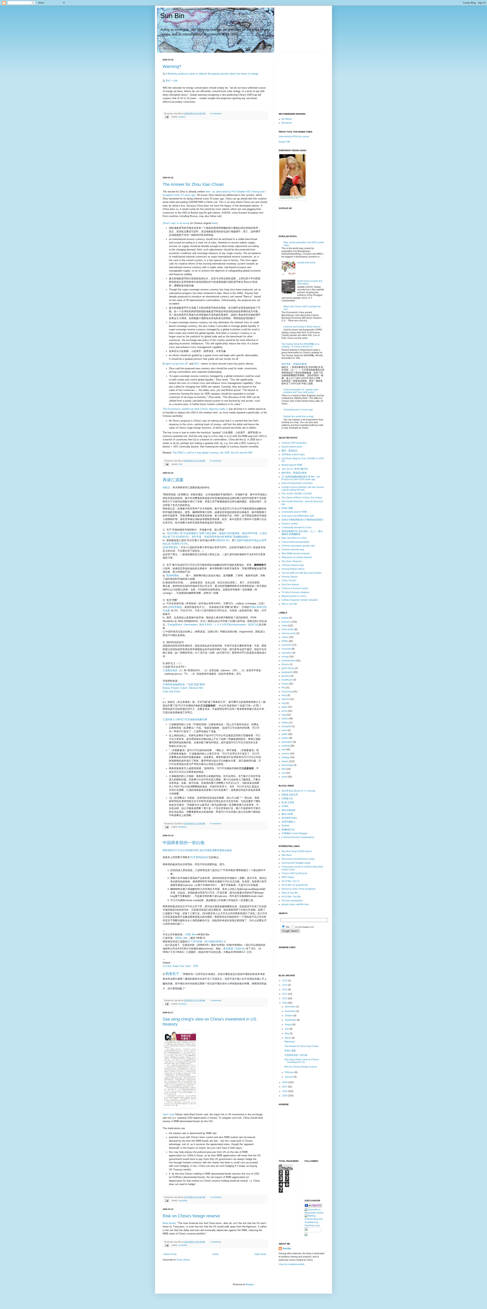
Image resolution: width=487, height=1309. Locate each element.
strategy (286, 757)
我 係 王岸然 (288, 802)
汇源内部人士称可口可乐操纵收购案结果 (185, 719)
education (287, 652)
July (287, 1029)
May (287, 1033)
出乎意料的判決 (199, 857)
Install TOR (284, 142)
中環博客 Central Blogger (295, 833)
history (285, 683)
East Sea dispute (290, 584)
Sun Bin (172, 16)
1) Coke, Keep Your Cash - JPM (180, 966)
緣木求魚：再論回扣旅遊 (294, 364)
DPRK (285, 641)
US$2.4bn (190, 934)
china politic (288, 629)
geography (287, 672)
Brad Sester (169, 1223)
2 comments (215, 1000)
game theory (288, 668)
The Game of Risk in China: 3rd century (302, 497)
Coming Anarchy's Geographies (298, 837)
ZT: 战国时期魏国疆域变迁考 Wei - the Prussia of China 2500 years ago (301, 478)
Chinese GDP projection (294, 443)
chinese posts (289, 633)
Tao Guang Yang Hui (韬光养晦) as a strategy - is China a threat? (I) (300, 345)
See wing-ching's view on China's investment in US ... (301, 1061)
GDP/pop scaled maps (293, 454)
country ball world (306, 262)
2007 (285, 1086)
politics (285, 738)
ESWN (285, 806)
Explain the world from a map (298, 416)
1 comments (215, 1242)
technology (287, 765)
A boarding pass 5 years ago (298, 409)
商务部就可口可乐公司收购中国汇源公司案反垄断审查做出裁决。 (198, 850)
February (290, 1072)
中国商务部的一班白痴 (184, 842)
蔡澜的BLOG (288, 829)
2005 (285, 1095)
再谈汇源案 (173, 479)
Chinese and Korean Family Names (301, 326)
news (284, 730)
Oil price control (290, 523)
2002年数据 (175, 607)
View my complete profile (292, 1264)
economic (182, 1200)
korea (284, 711)
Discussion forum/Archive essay (298, 859)
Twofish (285, 825)
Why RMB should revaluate (296, 553)
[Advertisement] (215, 148)
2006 (285, 1091)
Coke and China (171, 691)
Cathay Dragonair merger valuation (300, 600)
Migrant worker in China (294, 596)
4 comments (215, 823)
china (284, 625)
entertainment (289, 660)
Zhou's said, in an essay (176, 223)
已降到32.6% (222, 540)
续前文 (166, 487)
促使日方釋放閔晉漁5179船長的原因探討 (302, 519)
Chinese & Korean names (295, 588)
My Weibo (287, 119)
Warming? (172, 66)
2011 (285, 994)
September (291, 1020)
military (285, 722)
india (284, 695)
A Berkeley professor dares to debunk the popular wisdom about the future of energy (212, 73)
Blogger (250, 1284)
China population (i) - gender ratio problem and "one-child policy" (300, 391)
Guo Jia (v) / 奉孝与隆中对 (295, 469)
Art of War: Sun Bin (291, 896)
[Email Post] (166, 117)
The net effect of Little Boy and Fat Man (301, 573)
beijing (285, 617)
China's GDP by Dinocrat (294, 873)
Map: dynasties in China (294, 538)
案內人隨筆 (287, 814)
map (284, 714)
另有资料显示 (170, 547)
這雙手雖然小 (288, 822)
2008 (285, 1082)
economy (286, 648)
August (289, 1024)
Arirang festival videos (293, 569)
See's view (168, 1114)
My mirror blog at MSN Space (297, 851)
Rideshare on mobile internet (297, 557)
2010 (285, 998)
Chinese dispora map (293, 565)
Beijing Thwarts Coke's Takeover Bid (183, 687)
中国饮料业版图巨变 (174, 684)
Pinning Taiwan (290, 576)
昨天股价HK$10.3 (215, 941)
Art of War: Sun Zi (290, 881)
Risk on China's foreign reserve (191, 1216)
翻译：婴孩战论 (290, 450)
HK (283, 687)
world (284, 776)
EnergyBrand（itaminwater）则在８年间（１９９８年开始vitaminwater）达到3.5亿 (213, 624)
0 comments (215, 113)
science (182, 117)
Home (215, 1254)
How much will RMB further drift (298, 516)
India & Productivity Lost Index (297, 483)
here (214, 223)
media (285, 718)
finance (285, 664)
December (290, 1006)
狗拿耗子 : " (174, 974)
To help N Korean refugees (295, 592)
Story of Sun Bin (290, 892)
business (182, 827)
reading (286, 745)
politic (285, 734)
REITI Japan (288, 877)
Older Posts (260, 1254)
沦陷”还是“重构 (196, 684)
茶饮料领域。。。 (176, 575)
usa (283, 773)
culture (285, 637)
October (289, 1015)
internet (285, 699)
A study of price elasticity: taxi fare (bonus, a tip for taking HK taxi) (303, 488)
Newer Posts (170, 1254)
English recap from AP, (176, 363)
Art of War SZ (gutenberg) (295, 885)
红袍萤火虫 (287, 798)
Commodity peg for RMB (294, 512)
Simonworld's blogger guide (296, 863)
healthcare (287, 679)
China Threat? (289, 580)
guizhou (286, 676)
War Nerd (286, 855)
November (290, 1011)
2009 (285, 1003)
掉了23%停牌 (194, 941)
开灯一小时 (172, 80)
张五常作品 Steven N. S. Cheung (298, 791)
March (288, 1038)
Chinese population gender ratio (298, 545)
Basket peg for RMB (292, 465)
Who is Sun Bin (289, 604)
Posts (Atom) (183, 1259)
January (289, 1076)
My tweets (287, 123)
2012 (285, 989)
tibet (284, 769)
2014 (285, 985)
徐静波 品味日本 (290, 794)
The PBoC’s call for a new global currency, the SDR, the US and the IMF (213, 452)
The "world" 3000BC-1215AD (297, 493)
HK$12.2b (180, 937)
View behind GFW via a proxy (294, 136)
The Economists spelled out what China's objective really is (195, 408)
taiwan (285, 761)
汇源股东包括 (170, 670)
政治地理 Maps (289, 818)
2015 (285, 980)
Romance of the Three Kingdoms (299, 889)
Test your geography (292, 900)
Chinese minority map (293, 549)
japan (284, 707)
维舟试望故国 (288, 810)
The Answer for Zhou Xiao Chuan (193, 184)
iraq (284, 703)
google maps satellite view (295, 904)
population (287, 742)
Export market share (292, 446)
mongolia (286, 726)
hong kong (287, 691)
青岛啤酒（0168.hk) (234, 948)
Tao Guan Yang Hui (292, 561)
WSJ (197, 363)
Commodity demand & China (296, 527)
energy (285, 656)
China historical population (295, 542)
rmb (180, 464)
